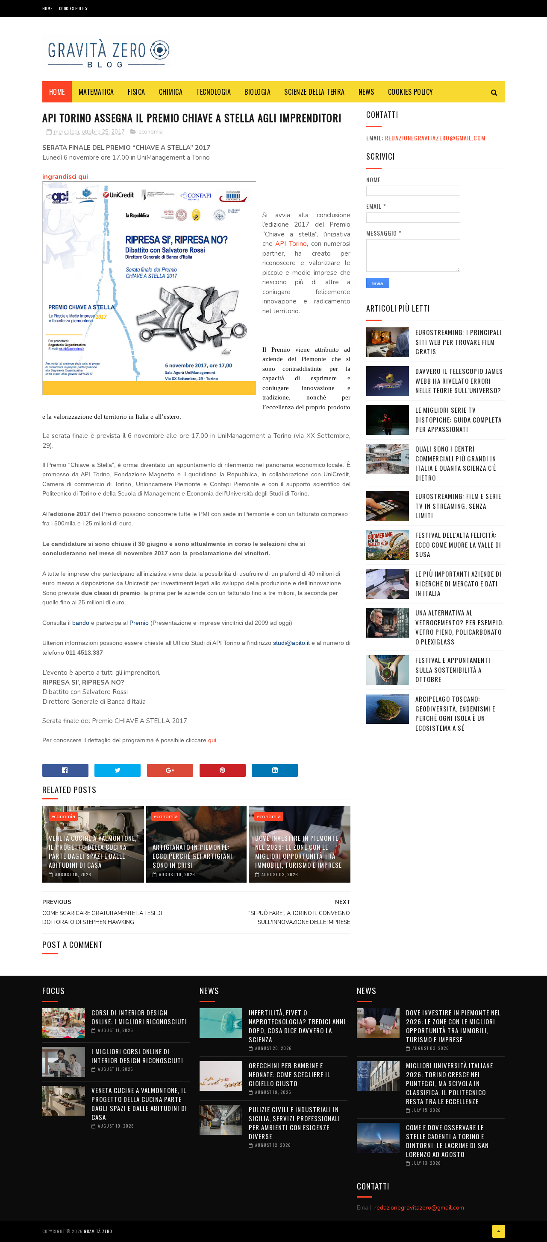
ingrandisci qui (66, 176)
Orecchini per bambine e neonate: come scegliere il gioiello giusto (289, 1074)
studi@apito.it (292, 642)
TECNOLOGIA (213, 92)
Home (47, 8)
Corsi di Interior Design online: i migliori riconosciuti (139, 1017)
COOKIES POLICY (73, 8)
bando (81, 622)
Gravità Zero (98, 1231)
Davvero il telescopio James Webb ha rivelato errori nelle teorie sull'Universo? (459, 380)
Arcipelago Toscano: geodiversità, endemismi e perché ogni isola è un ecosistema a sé (455, 713)
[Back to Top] (498, 1231)
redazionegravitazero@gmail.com (435, 137)
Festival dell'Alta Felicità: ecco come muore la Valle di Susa (458, 544)
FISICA (136, 92)
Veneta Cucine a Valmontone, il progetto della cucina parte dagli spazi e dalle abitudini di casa (93, 851)
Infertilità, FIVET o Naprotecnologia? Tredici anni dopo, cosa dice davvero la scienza (297, 1026)
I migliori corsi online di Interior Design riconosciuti (137, 1056)
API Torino (291, 243)
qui (212, 740)
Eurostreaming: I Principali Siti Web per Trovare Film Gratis (458, 341)
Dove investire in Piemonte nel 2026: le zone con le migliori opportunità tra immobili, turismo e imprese (298, 851)
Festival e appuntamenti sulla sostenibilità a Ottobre (453, 669)
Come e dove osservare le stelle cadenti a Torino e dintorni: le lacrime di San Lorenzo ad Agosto (447, 1140)
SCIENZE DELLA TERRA (314, 92)
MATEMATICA (96, 92)
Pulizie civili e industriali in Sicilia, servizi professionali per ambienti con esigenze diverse (294, 1123)
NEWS (366, 92)
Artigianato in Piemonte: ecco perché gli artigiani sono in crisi (192, 855)
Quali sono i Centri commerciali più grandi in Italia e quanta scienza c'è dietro (455, 463)
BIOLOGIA (257, 92)
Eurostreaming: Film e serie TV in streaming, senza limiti (458, 505)
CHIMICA (171, 92)
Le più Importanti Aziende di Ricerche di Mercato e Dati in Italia (458, 583)
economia (150, 132)
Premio (139, 622)
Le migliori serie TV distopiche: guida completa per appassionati (458, 419)
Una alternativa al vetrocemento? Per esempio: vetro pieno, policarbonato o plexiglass (459, 627)
